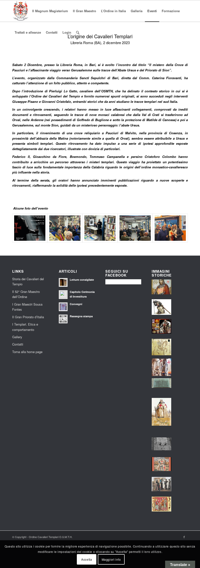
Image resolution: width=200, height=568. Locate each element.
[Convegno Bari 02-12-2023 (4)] (170, 228)
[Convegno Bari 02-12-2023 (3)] (100, 228)
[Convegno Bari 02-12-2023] (29, 228)
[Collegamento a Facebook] (184, 536)
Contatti (17, 344)
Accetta (86, 559)
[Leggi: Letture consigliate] (63, 282)
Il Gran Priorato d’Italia (28, 317)
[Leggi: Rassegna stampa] (63, 319)
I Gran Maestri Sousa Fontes (27, 307)
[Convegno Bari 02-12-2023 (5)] (64, 228)
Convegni (76, 304)
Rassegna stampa (81, 316)
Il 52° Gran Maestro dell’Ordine (26, 294)
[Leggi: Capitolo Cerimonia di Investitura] (63, 294)
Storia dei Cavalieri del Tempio (28, 281)
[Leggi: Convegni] (63, 306)
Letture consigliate (82, 279)
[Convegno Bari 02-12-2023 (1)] (135, 228)
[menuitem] (21, 11)
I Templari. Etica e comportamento (25, 327)
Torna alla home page (27, 351)
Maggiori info (111, 559)
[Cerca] (78, 32)
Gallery (17, 337)
